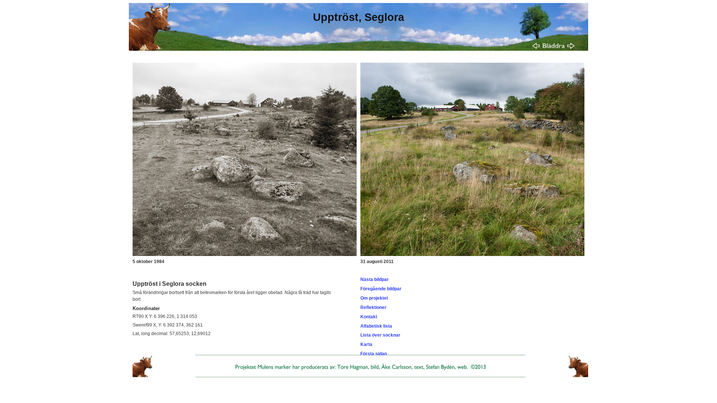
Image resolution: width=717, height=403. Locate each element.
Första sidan (373, 353)
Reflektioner (373, 307)
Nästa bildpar (374, 279)
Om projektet (374, 298)
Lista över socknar (380, 335)
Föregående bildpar (380, 288)
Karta (366, 344)
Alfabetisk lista (376, 326)
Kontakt (368, 316)
